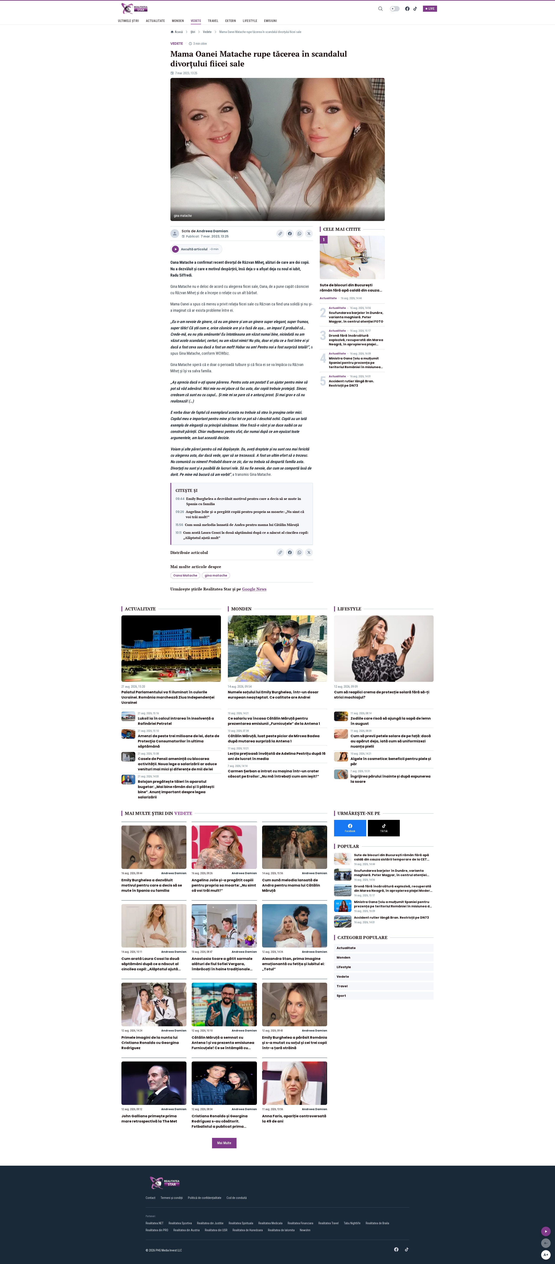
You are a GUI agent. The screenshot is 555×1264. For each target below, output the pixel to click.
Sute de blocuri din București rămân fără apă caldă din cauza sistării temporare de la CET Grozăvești (349, 293)
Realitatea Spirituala (241, 1223)
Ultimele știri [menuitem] (128, 21)
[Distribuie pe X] (309, 233)
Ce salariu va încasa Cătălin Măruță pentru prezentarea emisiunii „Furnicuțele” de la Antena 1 (274, 721)
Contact (150, 1198)
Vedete (207, 32)
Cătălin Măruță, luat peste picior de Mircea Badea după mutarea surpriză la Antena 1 (274, 738)
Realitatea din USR (216, 1230)
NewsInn (305, 1230)
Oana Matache (185, 575)
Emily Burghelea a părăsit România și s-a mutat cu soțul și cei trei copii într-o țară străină (294, 1042)
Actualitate (328, 298)
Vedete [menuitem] (196, 21)
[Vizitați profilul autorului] (174, 233)
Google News (254, 589)
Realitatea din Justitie (210, 1223)
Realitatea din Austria (186, 1230)
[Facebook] (407, 8)
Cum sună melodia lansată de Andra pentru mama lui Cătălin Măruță (242, 524)
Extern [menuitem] (230, 21)
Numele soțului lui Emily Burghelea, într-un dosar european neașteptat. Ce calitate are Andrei (273, 695)
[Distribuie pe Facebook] (290, 233)
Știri (193, 32)
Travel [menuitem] (213, 21)
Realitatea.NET (154, 1223)
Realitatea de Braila (377, 1223)
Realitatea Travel (328, 1223)
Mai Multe (224, 1143)
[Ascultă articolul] (546, 1231)
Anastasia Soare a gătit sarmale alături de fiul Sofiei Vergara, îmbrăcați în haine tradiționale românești (222, 966)
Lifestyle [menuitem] (250, 21)
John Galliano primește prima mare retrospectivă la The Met (149, 1119)
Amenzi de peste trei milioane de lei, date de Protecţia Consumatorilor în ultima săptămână (178, 741)
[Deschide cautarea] (380, 8)
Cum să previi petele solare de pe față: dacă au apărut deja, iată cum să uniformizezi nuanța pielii (391, 741)
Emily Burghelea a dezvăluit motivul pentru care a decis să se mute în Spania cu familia (243, 501)
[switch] (395, 8)
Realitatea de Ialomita (281, 1230)
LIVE (431, 8)
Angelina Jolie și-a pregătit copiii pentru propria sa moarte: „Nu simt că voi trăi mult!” (245, 514)
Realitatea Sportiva (180, 1223)
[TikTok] (415, 8)
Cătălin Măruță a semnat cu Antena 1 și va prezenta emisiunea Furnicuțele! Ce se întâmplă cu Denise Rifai (223, 1045)
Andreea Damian (212, 231)
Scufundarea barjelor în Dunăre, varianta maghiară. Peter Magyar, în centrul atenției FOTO (356, 317)
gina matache (216, 575)
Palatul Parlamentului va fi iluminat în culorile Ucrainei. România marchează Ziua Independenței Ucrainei (167, 697)
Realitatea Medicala (270, 1223)
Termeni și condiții (172, 1198)
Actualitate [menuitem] (155, 21)
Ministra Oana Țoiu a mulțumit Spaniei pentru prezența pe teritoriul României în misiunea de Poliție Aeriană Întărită (354, 365)
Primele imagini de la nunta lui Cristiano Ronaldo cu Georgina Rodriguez (150, 1042)
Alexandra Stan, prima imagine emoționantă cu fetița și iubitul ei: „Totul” (293, 964)
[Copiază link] (280, 233)
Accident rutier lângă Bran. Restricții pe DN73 (351, 383)
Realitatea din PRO (157, 1230)
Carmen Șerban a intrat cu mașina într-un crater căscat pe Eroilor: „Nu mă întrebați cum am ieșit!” (273, 774)
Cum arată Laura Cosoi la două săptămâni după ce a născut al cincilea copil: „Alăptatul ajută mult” (245, 535)
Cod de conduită (237, 1198)
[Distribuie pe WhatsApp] (299, 233)
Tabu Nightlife (352, 1223)
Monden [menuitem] (178, 21)
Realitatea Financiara (300, 1223)
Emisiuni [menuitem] (270, 21)
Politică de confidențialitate (204, 1198)
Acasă (179, 32)
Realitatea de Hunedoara (248, 1230)
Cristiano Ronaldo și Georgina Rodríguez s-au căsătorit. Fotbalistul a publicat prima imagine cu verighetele (220, 1124)
